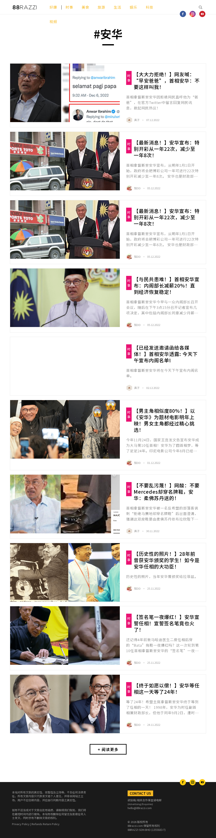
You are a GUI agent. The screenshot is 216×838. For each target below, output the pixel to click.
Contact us (140, 793)
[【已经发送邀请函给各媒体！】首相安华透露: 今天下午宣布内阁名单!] (65, 366)
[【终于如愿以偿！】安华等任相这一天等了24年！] (65, 704)
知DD (137, 188)
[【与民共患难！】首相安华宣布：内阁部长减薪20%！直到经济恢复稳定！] (65, 297)
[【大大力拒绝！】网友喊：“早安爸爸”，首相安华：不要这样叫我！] (65, 93)
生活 (117, 7)
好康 (53, 7)
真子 (137, 120)
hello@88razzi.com (140, 808)
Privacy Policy (21, 824)
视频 (53, 21)
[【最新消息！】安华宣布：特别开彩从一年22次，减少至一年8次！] (65, 161)
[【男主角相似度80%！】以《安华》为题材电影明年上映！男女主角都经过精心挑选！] (65, 429)
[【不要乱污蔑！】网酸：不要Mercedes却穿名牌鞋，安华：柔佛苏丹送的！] (65, 504)
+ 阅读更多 (108, 749)
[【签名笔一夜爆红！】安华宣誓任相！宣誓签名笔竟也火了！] (65, 635)
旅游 (101, 7)
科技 (149, 7)
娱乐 (133, 7)
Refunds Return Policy (45, 824)
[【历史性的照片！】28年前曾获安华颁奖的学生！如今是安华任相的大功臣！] (65, 572)
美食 (85, 7)
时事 (69, 7)
